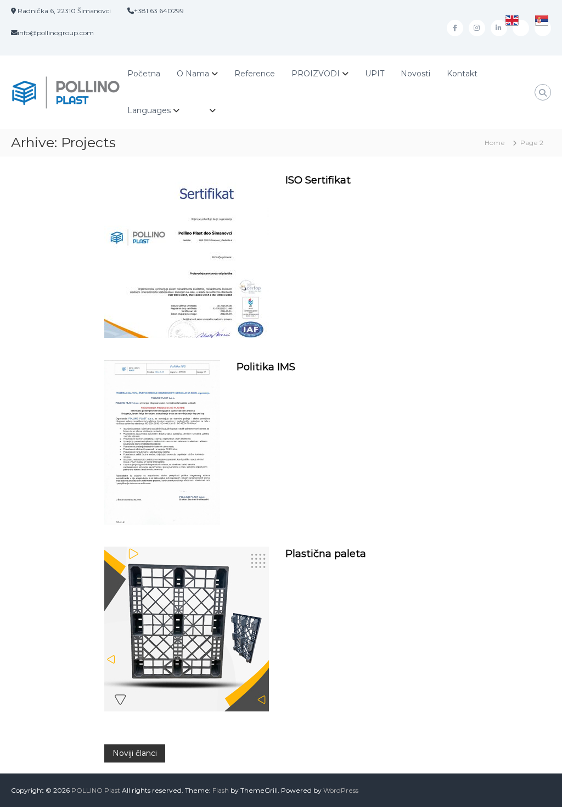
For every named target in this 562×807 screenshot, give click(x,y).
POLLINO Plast (95, 790)
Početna (143, 74)
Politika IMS (266, 367)
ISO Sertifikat (318, 180)
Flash (220, 790)
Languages (149, 110)
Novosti (415, 74)
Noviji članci (135, 753)
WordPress (340, 790)
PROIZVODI (315, 74)
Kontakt (462, 74)
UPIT (374, 74)
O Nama (193, 74)
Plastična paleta (325, 554)
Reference (254, 74)
